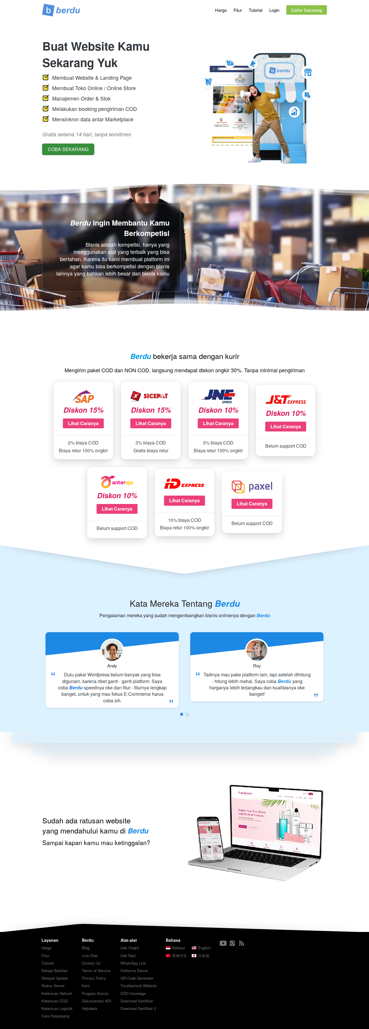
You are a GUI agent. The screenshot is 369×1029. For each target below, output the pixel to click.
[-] (223, 943)
